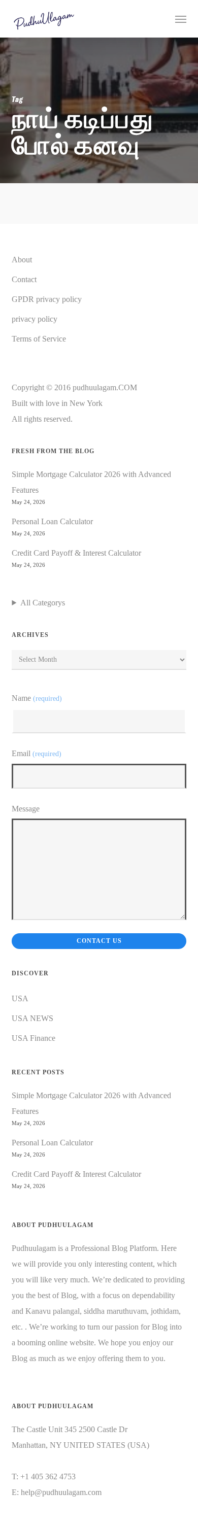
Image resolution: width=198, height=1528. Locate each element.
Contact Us (99, 940)
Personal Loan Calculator (52, 521)
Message (26, 808)
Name (36, 698)
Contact (24, 279)
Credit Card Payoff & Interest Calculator (76, 553)
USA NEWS (32, 1018)
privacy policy (34, 319)
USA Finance (33, 1038)
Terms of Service (39, 338)
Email (36, 753)
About (22, 259)
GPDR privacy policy (47, 299)
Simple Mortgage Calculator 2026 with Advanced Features (91, 482)
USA (20, 998)
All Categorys (42, 602)
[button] (180, 19)
